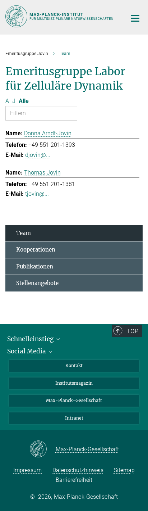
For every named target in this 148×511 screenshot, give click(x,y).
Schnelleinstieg (31, 339)
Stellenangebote (37, 283)
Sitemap (124, 470)
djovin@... (37, 155)
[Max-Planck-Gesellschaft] (42, 449)
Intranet (74, 418)
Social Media (27, 351)
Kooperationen (35, 249)
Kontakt (74, 365)
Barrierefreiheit (74, 479)
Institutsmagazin (74, 383)
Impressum (27, 470)
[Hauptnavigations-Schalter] (135, 18)
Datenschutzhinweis (77, 470)
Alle (24, 101)
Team (23, 233)
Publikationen (34, 266)
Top (132, 331)
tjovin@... (37, 193)
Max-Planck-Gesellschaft (74, 400)
